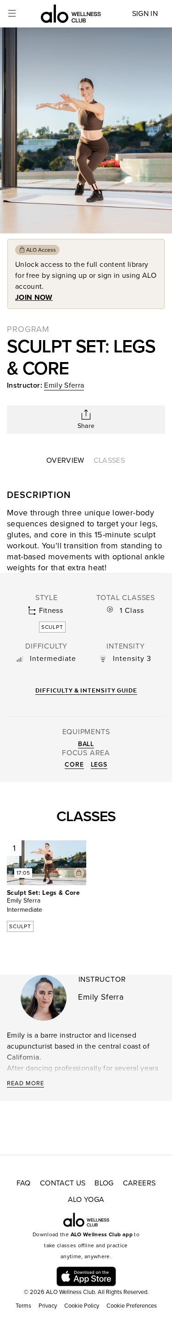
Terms (23, 1306)
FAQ (24, 1183)
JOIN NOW (34, 297)
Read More (25, 1083)
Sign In (145, 13)
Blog (103, 1183)
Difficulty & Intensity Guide (86, 690)
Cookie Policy (81, 1306)
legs (99, 764)
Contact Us (63, 1183)
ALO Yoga (86, 1199)
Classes (109, 460)
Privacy (48, 1306)
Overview (65, 460)
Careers (139, 1183)
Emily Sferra (64, 385)
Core (74, 764)
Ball (86, 744)
